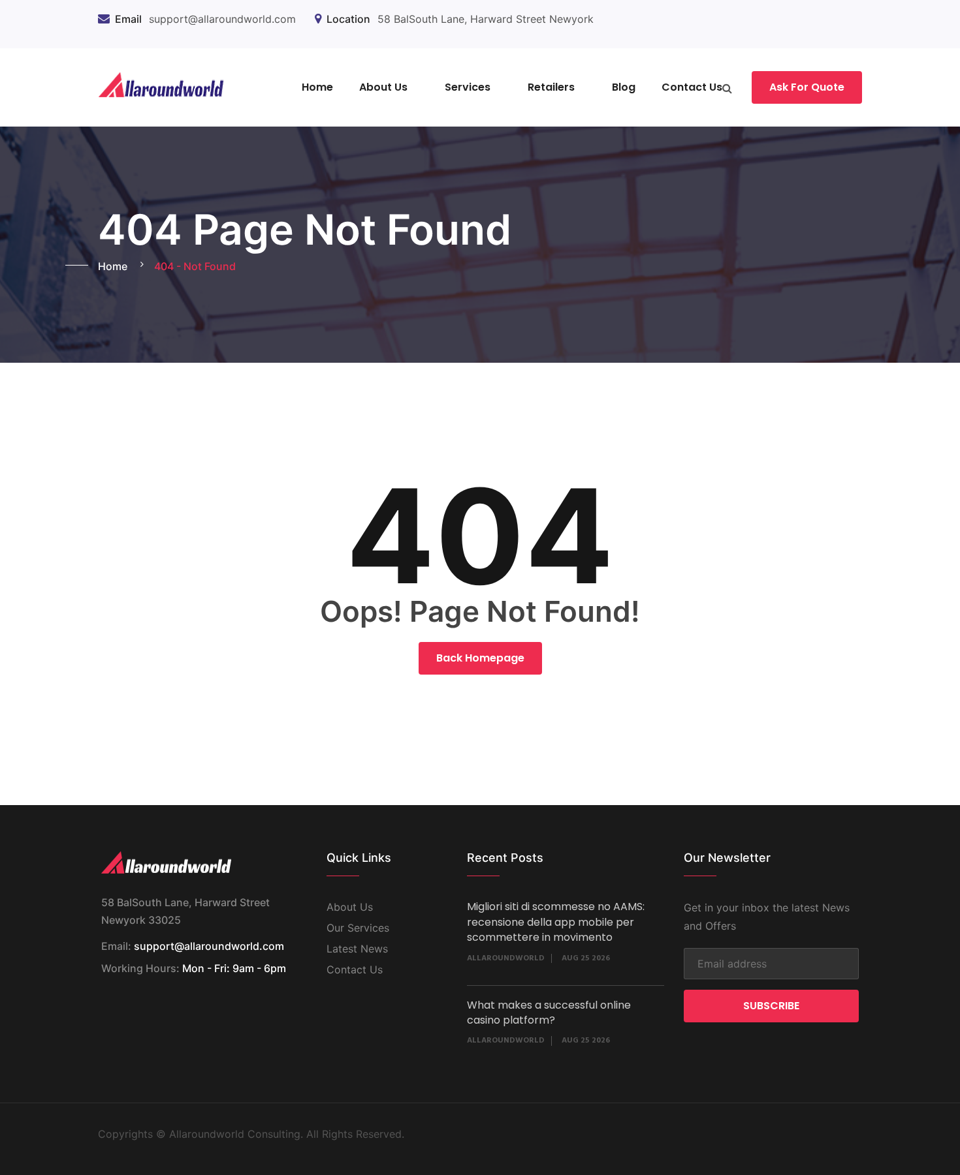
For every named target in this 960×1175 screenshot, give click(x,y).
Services (467, 87)
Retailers (551, 87)
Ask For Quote (806, 87)
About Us (383, 87)
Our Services (358, 927)
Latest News (357, 948)
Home (317, 87)
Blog (623, 87)
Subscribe (771, 1005)
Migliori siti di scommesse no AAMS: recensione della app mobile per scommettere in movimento (556, 922)
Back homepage (480, 657)
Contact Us (692, 87)
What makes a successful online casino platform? (549, 1013)
